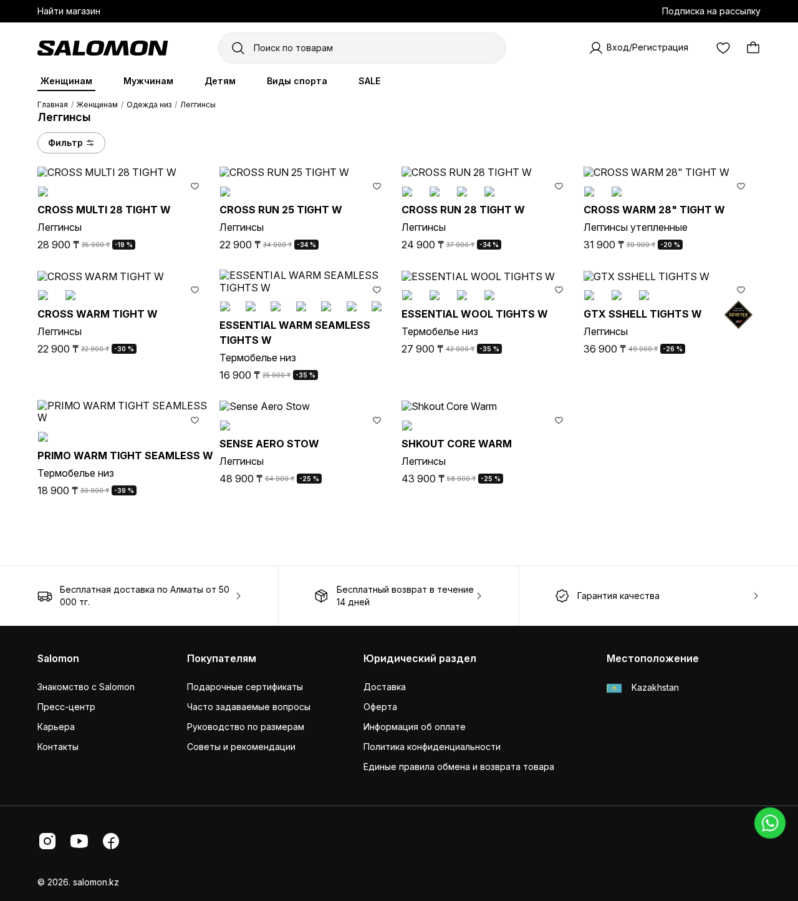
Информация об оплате (414, 726)
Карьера (56, 726)
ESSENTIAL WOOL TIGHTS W (474, 314)
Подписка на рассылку (711, 11)
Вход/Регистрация (647, 47)
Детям (220, 80)
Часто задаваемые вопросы (248, 706)
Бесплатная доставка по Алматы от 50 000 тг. (144, 595)
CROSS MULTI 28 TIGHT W (104, 209)
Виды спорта (297, 80)
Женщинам (66, 80)
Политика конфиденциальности (432, 746)
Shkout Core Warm (456, 443)
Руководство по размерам (245, 726)
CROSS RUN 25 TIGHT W (280, 209)
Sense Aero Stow (269, 443)
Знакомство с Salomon (86, 686)
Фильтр (65, 142)
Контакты (58, 746)
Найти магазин (68, 11)
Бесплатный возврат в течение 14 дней (405, 595)
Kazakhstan (654, 687)
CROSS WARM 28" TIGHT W (654, 209)
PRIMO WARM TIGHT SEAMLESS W (125, 455)
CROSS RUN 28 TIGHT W (463, 209)
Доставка (384, 686)
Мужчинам (148, 80)
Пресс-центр (66, 706)
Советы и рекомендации (241, 746)
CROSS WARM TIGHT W (97, 314)
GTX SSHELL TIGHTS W (643, 314)
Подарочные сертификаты (245, 686)
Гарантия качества (618, 595)
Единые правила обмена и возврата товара (458, 766)
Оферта (380, 706)
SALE (369, 80)
